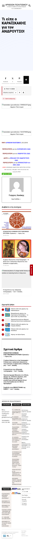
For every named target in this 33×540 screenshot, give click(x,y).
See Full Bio (15, 199)
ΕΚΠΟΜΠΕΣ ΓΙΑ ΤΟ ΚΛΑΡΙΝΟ (6, 506)
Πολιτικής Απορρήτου (24, 500)
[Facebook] (22, 491)
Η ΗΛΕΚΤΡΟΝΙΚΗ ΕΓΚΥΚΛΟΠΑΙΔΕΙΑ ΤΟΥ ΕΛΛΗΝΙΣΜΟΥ (16, 7)
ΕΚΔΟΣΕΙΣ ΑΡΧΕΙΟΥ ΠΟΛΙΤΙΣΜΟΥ (25, 415)
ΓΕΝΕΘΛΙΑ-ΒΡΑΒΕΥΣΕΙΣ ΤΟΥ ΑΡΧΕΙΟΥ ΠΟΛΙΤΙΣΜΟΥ (26, 425)
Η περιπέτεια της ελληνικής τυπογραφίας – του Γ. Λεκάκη (13, 370)
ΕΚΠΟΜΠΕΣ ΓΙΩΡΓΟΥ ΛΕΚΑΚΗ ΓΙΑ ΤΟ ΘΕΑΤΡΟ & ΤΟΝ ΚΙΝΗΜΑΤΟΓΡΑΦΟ (16, 481)
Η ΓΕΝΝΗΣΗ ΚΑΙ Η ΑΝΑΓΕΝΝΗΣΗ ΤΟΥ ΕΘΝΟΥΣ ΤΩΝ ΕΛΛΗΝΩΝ (16, 454)
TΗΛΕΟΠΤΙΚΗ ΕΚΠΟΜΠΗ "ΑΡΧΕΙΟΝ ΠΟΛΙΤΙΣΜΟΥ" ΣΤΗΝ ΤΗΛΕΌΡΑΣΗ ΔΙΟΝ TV (16, 430)
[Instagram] (24, 491)
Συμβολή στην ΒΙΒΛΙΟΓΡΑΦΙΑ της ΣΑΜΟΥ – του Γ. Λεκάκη (15, 388)
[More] (26, 80)
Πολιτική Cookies (26, 497)
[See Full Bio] (20, 199)
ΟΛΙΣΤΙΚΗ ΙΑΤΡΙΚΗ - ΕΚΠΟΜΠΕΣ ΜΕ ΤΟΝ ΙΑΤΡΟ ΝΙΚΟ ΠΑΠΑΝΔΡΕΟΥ (6, 512)
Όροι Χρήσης (25, 495)
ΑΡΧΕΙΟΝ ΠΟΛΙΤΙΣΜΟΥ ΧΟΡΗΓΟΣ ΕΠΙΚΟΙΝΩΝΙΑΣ (25, 431)
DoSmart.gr (5, 533)
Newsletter (31, 270)
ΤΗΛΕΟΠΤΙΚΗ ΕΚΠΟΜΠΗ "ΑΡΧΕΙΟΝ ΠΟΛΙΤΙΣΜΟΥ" (15, 447)
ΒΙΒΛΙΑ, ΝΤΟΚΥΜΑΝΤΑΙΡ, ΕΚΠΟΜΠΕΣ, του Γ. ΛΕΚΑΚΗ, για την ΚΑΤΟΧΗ (26, 445)
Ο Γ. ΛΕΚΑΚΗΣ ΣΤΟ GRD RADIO (6, 517)
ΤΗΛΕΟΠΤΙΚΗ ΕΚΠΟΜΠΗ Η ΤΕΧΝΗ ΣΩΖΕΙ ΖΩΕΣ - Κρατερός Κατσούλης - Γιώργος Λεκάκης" (16, 463)
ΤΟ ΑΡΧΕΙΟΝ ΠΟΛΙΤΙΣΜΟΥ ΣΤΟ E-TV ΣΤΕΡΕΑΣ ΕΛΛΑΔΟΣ (16, 439)
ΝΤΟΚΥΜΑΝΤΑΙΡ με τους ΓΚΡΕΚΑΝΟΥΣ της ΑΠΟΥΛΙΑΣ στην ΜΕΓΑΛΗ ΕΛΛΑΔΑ (16, 472)
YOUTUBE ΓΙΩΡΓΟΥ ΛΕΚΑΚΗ (16, 423)
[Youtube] (27, 491)
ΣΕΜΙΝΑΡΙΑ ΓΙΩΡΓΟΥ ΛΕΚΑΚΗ (26, 419)
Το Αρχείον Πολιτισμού (24, 503)
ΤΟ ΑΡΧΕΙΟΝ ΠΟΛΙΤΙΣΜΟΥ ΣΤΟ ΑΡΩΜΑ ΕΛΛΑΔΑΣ (16, 418)
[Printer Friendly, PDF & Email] (7, 175)
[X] (25, 491)
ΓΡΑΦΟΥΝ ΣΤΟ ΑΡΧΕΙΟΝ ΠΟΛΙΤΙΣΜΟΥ (25, 438)
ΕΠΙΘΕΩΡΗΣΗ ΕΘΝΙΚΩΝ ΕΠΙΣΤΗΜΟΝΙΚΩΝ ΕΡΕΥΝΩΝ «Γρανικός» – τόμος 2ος (16, 354)
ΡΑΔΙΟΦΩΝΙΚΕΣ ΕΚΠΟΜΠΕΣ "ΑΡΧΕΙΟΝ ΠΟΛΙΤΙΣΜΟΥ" (6, 496)
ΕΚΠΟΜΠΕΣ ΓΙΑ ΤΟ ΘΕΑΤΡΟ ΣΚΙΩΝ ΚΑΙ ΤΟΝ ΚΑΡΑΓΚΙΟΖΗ (6, 524)
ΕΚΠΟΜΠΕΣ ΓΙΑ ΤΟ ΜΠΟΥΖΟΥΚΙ (6, 501)
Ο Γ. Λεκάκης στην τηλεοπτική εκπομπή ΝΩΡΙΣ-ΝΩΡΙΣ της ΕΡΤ (16, 412)
